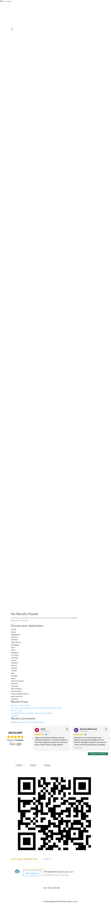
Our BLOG (27, 862)
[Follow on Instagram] (17, 11)
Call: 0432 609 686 (51, 888)
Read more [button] (78, 748)
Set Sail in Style (16, 711)
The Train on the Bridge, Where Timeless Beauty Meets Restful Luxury (36, 708)
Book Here (31, 11)
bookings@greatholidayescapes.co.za (60, 901)
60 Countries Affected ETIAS (33, 869)
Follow (19, 765)
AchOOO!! (14, 716)
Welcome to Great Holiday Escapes (31, 722)
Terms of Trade (16, 862)
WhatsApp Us (32, 873)
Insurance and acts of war (20, 705)
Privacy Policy (16, 864)
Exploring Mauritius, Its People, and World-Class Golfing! (31, 713)
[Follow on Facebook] (13, 11)
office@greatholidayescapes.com (58, 871)
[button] (109, 738)
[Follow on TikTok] (21, 11)
